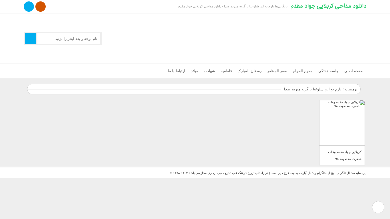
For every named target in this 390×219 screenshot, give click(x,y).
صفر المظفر (277, 71)
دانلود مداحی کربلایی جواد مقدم (328, 6)
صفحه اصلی (353, 71)
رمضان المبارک (250, 71)
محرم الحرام (303, 71)
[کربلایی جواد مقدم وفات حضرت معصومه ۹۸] (342, 123)
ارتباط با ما (176, 71)
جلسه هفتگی (328, 71)
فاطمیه (226, 71)
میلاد (194, 71)
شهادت (209, 71)
